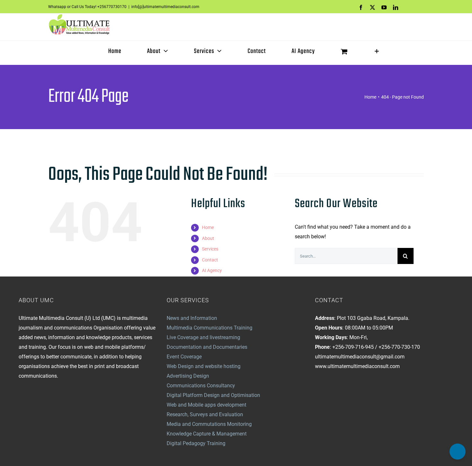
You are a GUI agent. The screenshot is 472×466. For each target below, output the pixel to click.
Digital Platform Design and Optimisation (213, 395)
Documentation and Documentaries (207, 347)
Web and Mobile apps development (206, 405)
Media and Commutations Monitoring (209, 424)
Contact (210, 259)
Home (208, 227)
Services (210, 248)
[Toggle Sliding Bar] (377, 51)
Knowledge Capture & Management (207, 434)
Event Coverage (184, 357)
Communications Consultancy (201, 385)
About (208, 238)
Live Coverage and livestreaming (203, 337)
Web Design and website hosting (203, 366)
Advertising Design (188, 376)
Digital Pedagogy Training (196, 443)
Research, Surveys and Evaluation (205, 414)
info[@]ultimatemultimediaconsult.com (165, 6)
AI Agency (212, 270)
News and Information (192, 318)
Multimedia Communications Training (209, 328)
